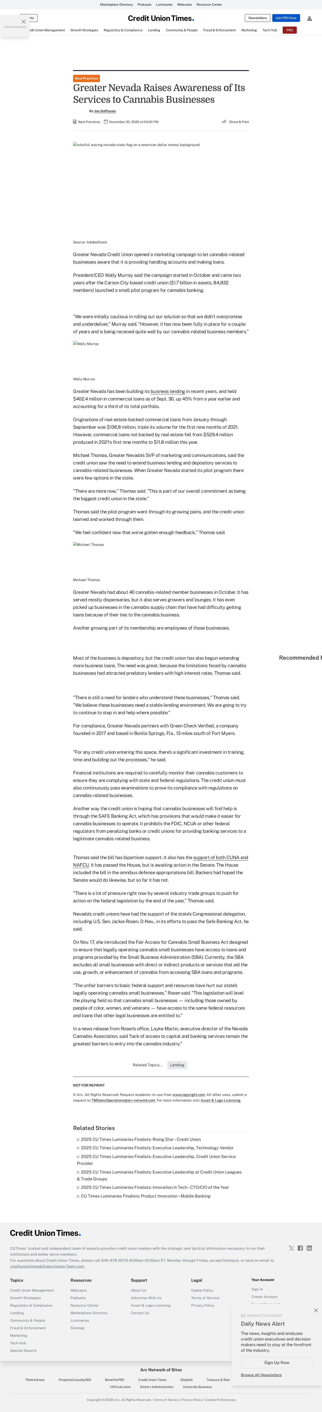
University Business (197, 1387)
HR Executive (120, 1387)
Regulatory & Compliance (31, 1305)
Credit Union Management (32, 1290)
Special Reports (23, 1351)
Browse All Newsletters (261, 1375)
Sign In (257, 1289)
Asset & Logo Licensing (150, 1305)
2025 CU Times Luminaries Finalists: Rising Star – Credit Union (141, 1139)
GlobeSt (186, 1380)
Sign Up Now (276, 1362)
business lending (168, 391)
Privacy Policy (203, 1305)
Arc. (117, 1400)
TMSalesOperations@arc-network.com (123, 1100)
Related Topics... (148, 1065)
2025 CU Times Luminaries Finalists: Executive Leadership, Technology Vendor (157, 1147)
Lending (17, 1313)
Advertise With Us (146, 1298)
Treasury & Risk (218, 1380)
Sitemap (77, 1328)
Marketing (18, 1335)
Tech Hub (18, 1343)
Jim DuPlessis (105, 111)
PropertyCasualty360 (75, 1380)
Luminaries (164, 4)
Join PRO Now (286, 18)
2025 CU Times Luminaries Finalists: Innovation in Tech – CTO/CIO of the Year (155, 1187)
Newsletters (257, 18)
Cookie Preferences (220, 1400)
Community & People (27, 1320)
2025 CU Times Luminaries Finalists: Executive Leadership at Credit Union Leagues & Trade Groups (159, 1175)
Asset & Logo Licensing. (221, 1100)
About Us (138, 1290)
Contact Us (140, 1313)
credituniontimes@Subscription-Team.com (47, 1266)
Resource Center (209, 4)
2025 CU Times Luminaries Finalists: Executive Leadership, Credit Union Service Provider (156, 1160)
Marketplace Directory (116, 4)
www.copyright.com (189, 1095)
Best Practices (86, 78)
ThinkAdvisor (35, 1380)
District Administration (156, 1387)
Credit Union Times (152, 1380)
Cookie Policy (202, 1290)
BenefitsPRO (114, 1380)
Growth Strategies (25, 1298)
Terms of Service (205, 1298)
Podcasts (144, 4)
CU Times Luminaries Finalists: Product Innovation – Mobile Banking (146, 1196)
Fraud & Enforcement (28, 1328)
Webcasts (184, 4)
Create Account (265, 1297)
